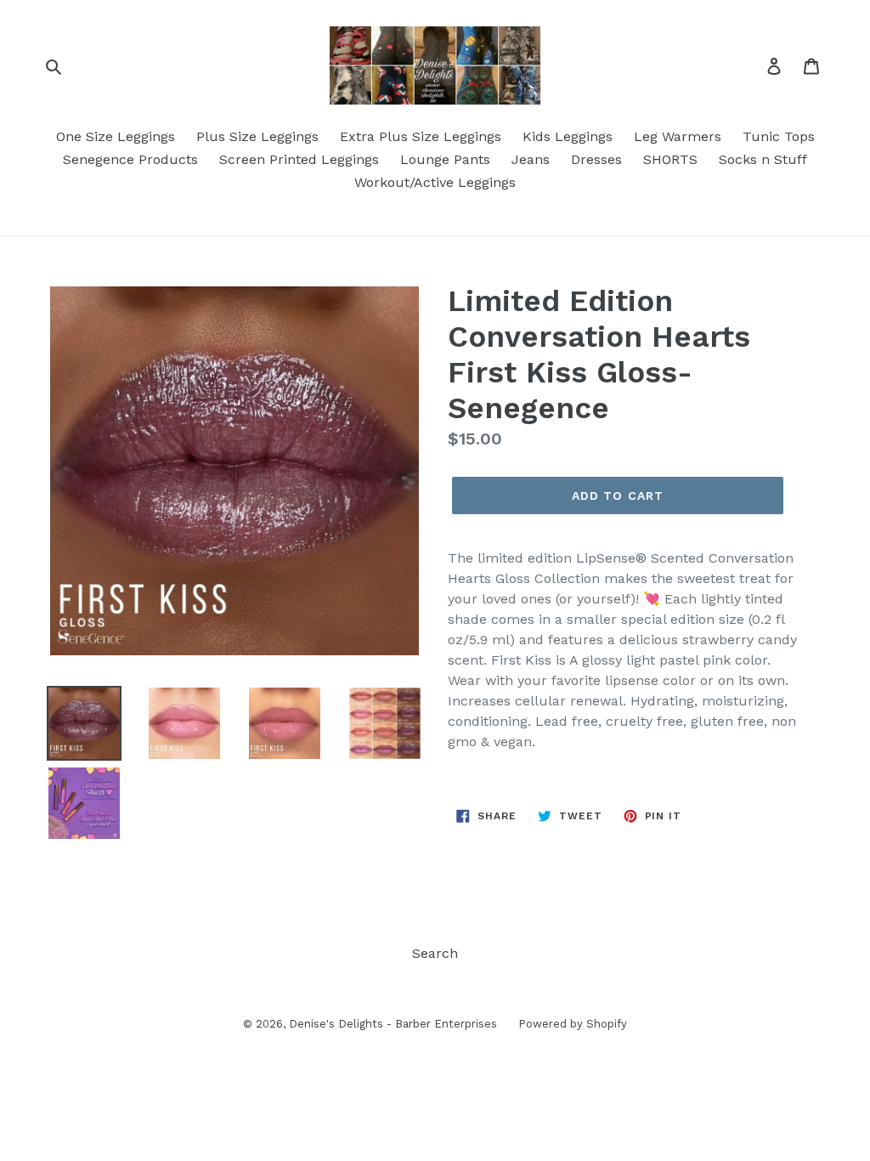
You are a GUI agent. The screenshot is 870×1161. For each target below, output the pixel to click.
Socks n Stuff (763, 159)
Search (435, 953)
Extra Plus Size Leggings (420, 136)
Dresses (596, 159)
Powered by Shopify (572, 1023)
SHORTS (670, 159)
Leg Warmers (677, 136)
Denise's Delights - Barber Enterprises (393, 1023)
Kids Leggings (568, 136)
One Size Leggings (115, 136)
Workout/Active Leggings (435, 182)
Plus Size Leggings (257, 136)
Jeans (530, 159)
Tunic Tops (779, 136)
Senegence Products (130, 159)
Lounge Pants (445, 159)
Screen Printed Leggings (299, 159)
